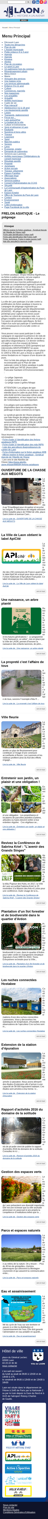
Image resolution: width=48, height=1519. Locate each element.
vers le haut (41, 527)
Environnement (11, 200)
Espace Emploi (11, 193)
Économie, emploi (12, 149)
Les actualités (10, 96)
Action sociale (11, 168)
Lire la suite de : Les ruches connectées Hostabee (24, 1031)
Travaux (8, 134)
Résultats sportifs (12, 161)
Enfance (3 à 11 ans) (14, 86)
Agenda (8, 54)
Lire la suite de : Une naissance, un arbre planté (23, 648)
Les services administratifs (16, 83)
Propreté (8, 163)
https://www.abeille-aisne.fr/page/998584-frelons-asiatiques (20, 463)
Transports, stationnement (16, 115)
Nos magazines (11, 93)
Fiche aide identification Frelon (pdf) (18, 234)
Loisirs (7, 113)
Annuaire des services (14, 79)
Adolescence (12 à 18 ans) (17, 108)
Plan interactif (10, 105)
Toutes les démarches (14, 45)
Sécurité (8, 185)
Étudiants (8, 130)
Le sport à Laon (11, 66)
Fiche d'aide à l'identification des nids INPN (23, 444)
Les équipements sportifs (16, 110)
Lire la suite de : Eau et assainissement (19, 1336)
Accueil (5, 28)
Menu (24, 20)
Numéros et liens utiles (15, 132)
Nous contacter (10, 1505)
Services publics (12, 180)
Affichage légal (11, 176)
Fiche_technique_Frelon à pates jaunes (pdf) (22, 239)
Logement (9, 137)
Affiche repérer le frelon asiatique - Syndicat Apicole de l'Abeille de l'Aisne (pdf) (25, 231)
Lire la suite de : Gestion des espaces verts (21, 1217)
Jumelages (9, 166)
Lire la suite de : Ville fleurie (14, 764)
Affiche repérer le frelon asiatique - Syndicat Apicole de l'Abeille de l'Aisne (22, 456)
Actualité (8, 98)
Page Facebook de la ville (16, 207)
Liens (7, 146)
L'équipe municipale (13, 49)
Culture (7, 88)
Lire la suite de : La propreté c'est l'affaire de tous (23, 703)
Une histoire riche (12, 81)
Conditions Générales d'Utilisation (19, 1512)
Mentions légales (11, 1510)
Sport (6, 139)
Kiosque (8, 59)
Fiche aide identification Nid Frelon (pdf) (20, 237)
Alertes (7, 62)
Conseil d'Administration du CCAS (20, 183)
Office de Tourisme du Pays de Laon (21, 195)
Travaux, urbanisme (13, 171)
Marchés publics (12, 142)
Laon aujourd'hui (12, 120)
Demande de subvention (16, 151)
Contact (8, 197)
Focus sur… (10, 117)
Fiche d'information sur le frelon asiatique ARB (24, 452)
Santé (7, 202)
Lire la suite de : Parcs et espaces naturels (21, 1278)
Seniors (8, 144)
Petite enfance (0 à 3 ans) (16, 52)
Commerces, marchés (14, 91)
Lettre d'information (13, 205)
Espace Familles (12, 173)
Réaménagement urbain (15, 71)
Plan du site (10, 47)
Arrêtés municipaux (13, 100)
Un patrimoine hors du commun (19, 69)
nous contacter (9, 1365)
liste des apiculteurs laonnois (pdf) (17, 241)
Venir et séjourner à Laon (16, 127)
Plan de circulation (13, 64)
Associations (10, 178)
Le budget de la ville (13, 122)
